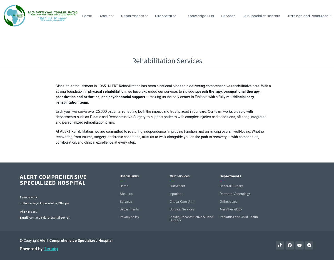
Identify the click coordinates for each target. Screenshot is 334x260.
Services (228, 15)
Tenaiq (51, 248)
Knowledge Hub (201, 15)
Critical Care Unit (181, 201)
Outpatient (177, 186)
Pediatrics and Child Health (239, 217)
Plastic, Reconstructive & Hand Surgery (191, 218)
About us (126, 193)
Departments (132, 15)
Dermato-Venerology (235, 193)
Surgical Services (182, 209)
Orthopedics (228, 201)
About (105, 15)
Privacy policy (129, 217)
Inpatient (176, 193)
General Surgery (231, 186)
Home (87, 15)
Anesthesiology (231, 209)
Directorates (166, 15)
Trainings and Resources (308, 15)
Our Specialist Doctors (261, 15)
